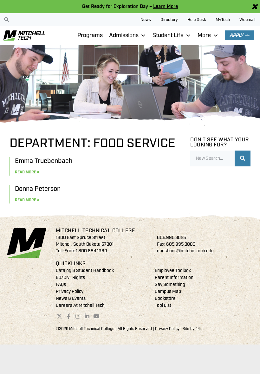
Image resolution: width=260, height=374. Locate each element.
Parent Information (174, 277)
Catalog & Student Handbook (85, 270)
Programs (90, 35)
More (204, 35)
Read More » (27, 172)
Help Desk (196, 19)
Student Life (168, 35)
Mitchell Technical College (95, 231)
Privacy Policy (69, 291)
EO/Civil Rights (70, 277)
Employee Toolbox (173, 270)
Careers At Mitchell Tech (80, 305)
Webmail (247, 19)
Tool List (163, 305)
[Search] (242, 158)
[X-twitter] (59, 316)
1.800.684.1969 (91, 251)
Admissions (124, 35)
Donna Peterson (38, 189)
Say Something (170, 284)
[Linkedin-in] (87, 316)
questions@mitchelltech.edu (185, 251)
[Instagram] (78, 316)
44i (198, 328)
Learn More (165, 6)
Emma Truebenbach (43, 161)
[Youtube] (96, 316)
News (145, 19)
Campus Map (168, 291)
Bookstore (165, 298)
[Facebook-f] (69, 316)
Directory (169, 19)
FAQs (61, 284)
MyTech (223, 19)
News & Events (71, 298)
